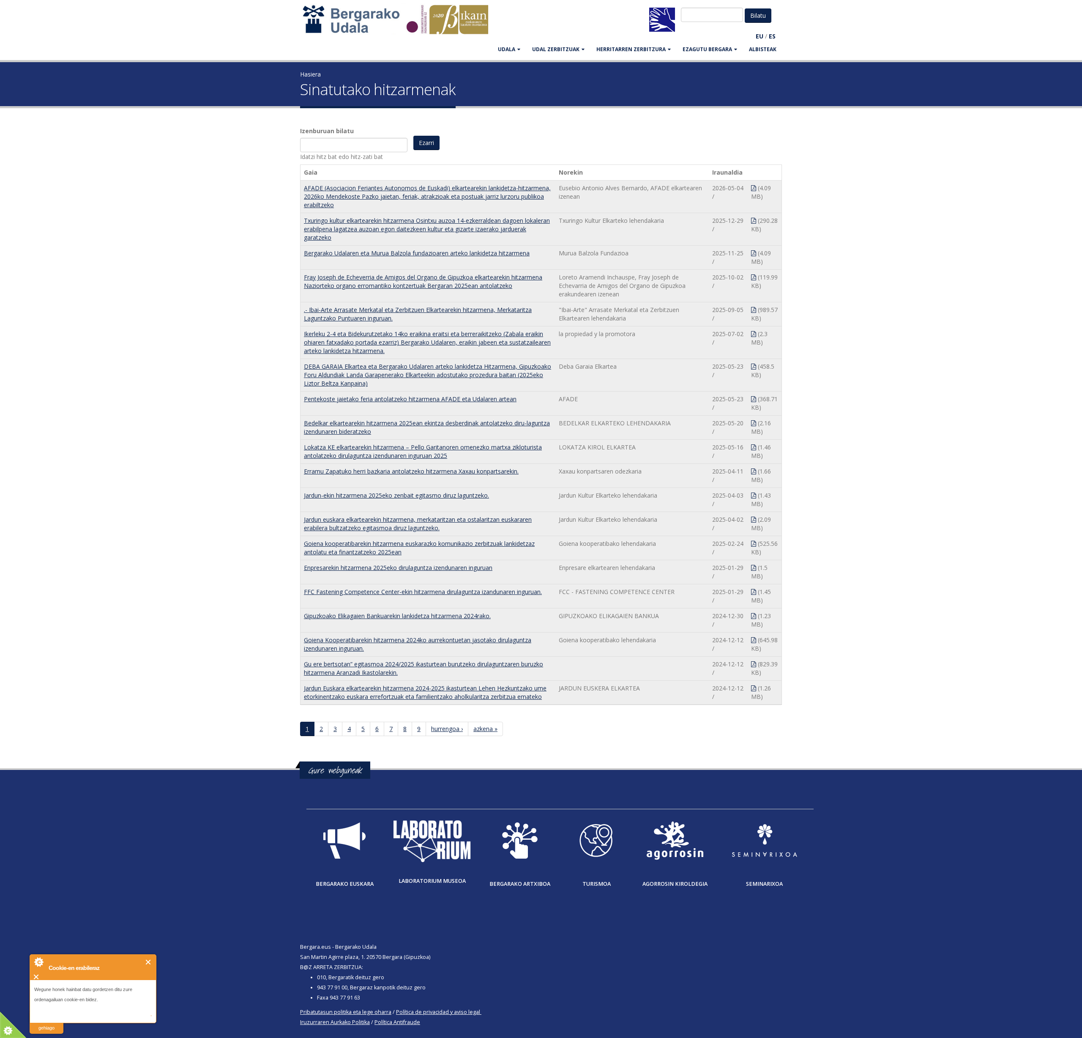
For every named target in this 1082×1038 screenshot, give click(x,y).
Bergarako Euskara (345, 883)
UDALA (506, 49)
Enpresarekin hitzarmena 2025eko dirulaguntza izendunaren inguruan (398, 568)
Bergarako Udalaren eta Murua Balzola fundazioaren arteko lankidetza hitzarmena (417, 253)
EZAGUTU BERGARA (707, 49)
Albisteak (762, 49)
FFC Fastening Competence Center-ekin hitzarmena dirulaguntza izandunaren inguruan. (423, 592)
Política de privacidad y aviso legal (438, 1012)
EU (759, 36)
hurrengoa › (447, 729)
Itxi (148, 962)
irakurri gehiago (46, 1022)
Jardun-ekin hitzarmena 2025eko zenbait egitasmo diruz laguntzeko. (396, 495)
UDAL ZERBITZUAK (555, 49)
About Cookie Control (38, 962)
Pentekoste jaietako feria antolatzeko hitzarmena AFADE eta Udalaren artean (410, 399)
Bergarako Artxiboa (519, 883)
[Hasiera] (400, 23)
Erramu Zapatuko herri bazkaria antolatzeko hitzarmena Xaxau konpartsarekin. (411, 471)
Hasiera (310, 74)
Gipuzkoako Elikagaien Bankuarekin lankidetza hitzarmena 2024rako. (397, 616)
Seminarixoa (764, 883)
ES (772, 36)
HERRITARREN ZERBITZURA (631, 49)
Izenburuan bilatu (327, 131)
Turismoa (596, 883)
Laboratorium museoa (432, 881)
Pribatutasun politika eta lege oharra (345, 1012)
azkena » (485, 729)
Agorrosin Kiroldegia (675, 883)
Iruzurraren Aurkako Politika (335, 1022)
